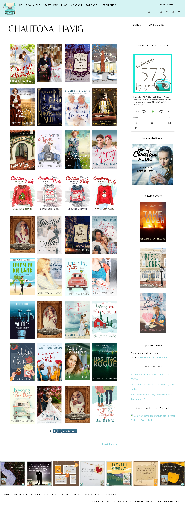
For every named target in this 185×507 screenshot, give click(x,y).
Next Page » (109, 444)
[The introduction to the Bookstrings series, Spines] (39, 473)
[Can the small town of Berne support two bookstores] (12, 473)
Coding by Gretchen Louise (166, 501)
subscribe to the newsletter (152, 357)
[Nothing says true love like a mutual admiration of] (66, 473)
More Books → (69, 431)
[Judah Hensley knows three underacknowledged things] (92, 473)
